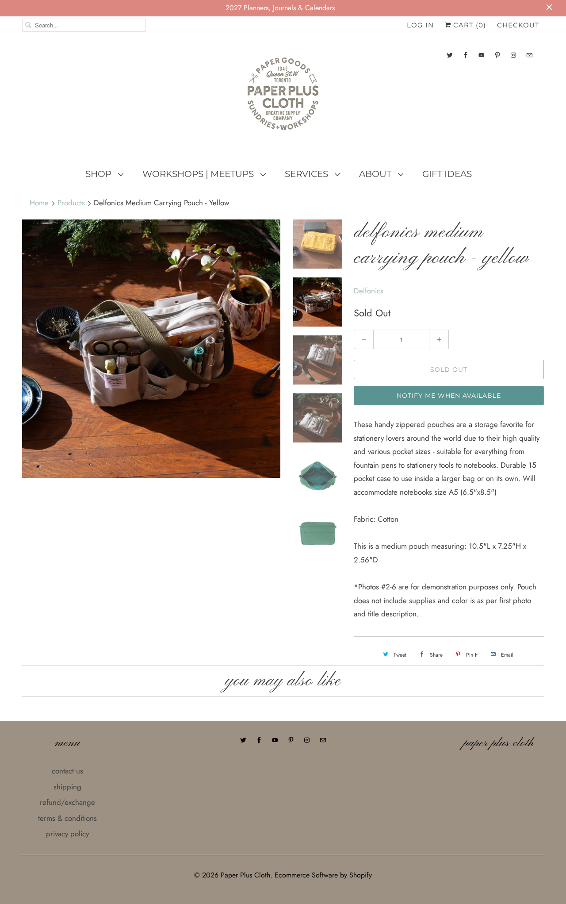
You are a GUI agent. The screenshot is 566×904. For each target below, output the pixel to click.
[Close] (435, 397)
